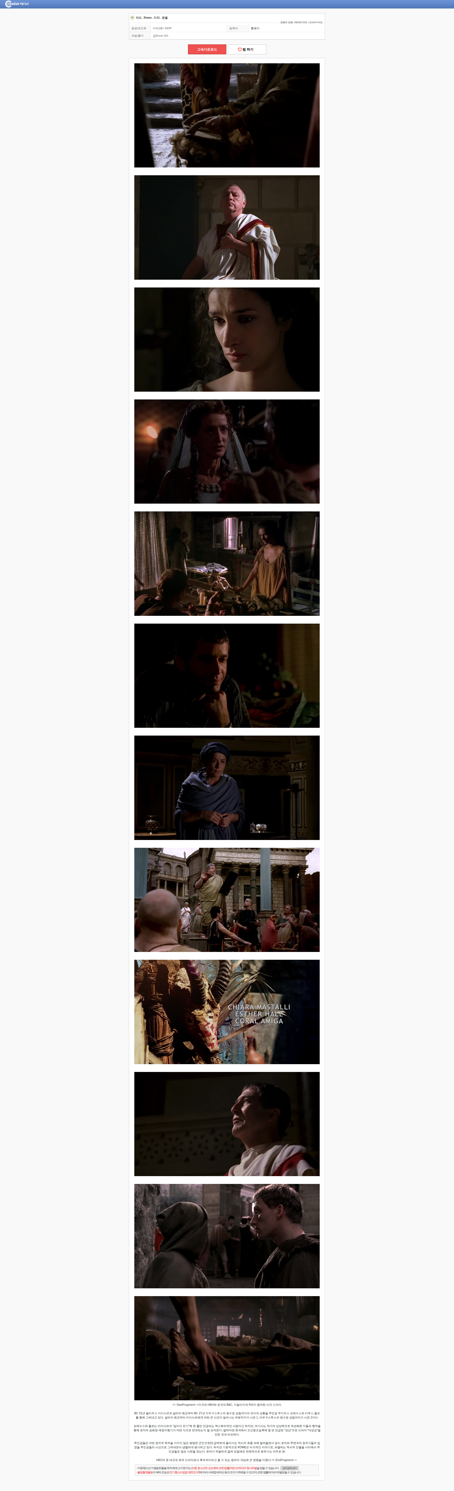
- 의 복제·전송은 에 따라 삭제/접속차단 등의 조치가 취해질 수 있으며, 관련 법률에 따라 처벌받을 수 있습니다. (218, 1472)
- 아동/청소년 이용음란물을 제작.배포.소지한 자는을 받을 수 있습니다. (216, 1468)
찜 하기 (247, 49)
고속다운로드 (207, 49)
